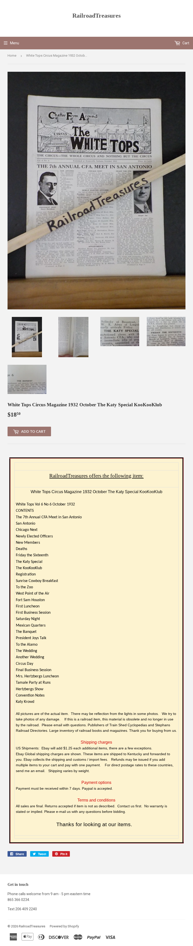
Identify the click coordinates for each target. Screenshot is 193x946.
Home (12, 55)
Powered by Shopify (64, 926)
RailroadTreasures (96, 15)
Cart (185, 43)
